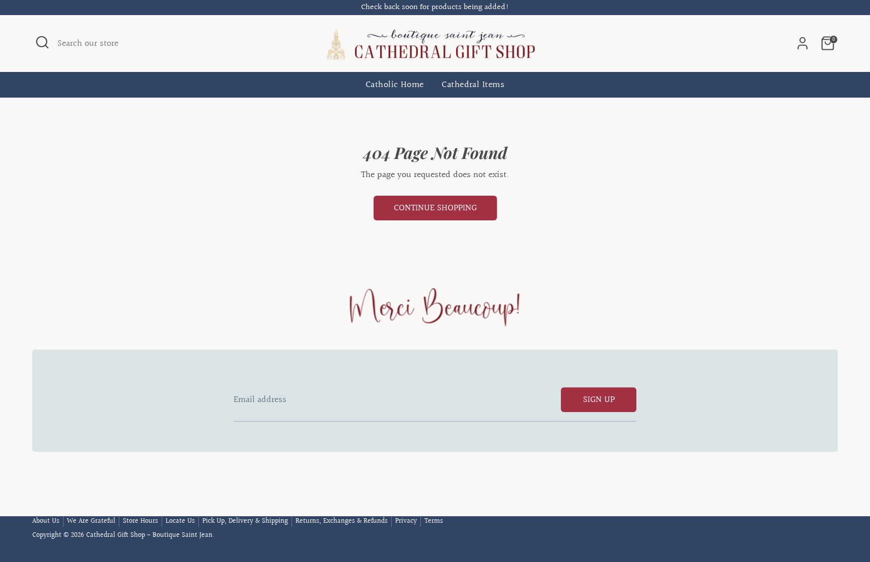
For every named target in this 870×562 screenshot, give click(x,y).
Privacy (406, 521)
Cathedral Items (473, 85)
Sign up (599, 399)
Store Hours (140, 521)
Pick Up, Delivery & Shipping (245, 521)
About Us (45, 521)
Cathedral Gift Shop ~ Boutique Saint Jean (149, 535)
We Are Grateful (91, 521)
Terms (433, 521)
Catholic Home (395, 85)
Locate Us (180, 521)
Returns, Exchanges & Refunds (342, 521)
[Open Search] (42, 42)
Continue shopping (435, 208)
